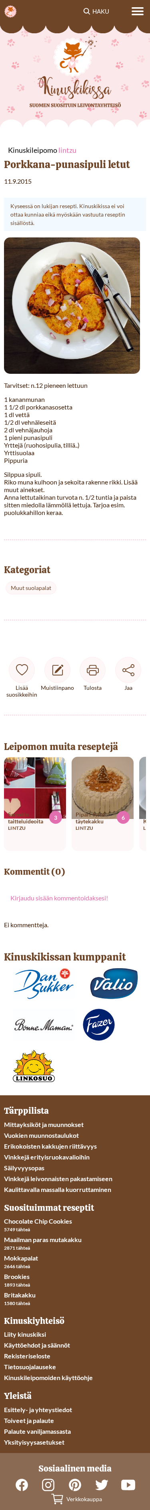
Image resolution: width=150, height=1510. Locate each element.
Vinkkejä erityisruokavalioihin (47, 1157)
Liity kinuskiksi (25, 1334)
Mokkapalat (21, 1258)
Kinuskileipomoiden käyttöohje (48, 1377)
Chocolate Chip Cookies (38, 1221)
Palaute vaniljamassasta (37, 1431)
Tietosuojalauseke (30, 1366)
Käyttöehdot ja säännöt (37, 1345)
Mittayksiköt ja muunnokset (44, 1124)
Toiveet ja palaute (29, 1420)
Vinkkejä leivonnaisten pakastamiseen (58, 1178)
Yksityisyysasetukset (34, 1442)
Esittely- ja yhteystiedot (38, 1409)
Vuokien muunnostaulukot (41, 1135)
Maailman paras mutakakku (43, 1239)
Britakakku (20, 1295)
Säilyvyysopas (24, 1168)
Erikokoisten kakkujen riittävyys (50, 1146)
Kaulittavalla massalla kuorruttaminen (57, 1189)
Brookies (17, 1276)
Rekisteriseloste (27, 1356)
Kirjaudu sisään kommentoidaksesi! (59, 898)
